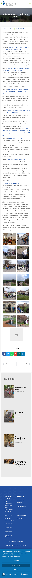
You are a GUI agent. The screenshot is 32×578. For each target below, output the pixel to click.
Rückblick (21, 515)
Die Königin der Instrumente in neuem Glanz (20, 438)
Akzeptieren (16, 565)
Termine (20, 497)
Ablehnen (16, 561)
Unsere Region (8, 497)
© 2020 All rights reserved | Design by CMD (16, 545)
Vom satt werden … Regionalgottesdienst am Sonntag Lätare (22, 463)
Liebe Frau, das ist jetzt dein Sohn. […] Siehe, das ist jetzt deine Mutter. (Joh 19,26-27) (16, 92)
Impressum (12, 541)
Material (8, 515)
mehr (16, 569)
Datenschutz (19, 541)
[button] (29, 4)
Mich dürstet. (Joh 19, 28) (15, 138)
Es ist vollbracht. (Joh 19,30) (16, 159)
